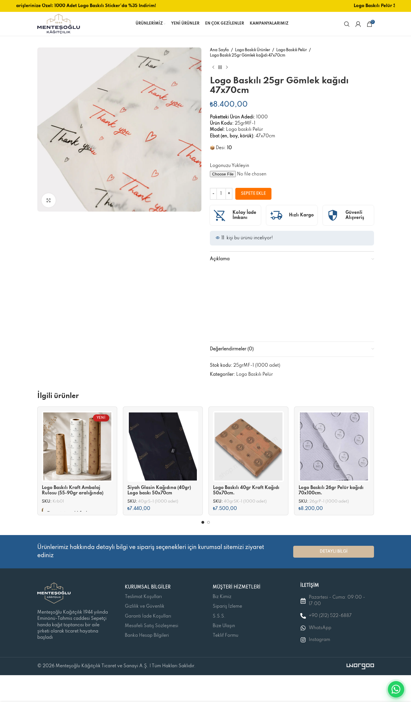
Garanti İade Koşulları (148, 616)
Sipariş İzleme (227, 606)
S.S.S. (219, 616)
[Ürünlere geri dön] (220, 67)
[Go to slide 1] (202, 522)
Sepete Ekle (253, 193)
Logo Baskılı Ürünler (252, 50)
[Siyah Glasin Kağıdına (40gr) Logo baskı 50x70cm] (162, 446)
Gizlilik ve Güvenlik (144, 606)
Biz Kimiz (222, 597)
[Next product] (226, 67)
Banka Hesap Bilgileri (147, 635)
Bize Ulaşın (224, 626)
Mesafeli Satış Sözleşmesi (151, 626)
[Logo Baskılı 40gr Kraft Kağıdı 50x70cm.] (248, 446)
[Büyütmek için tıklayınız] (49, 200)
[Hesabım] (358, 24)
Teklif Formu (225, 635)
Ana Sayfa (219, 50)
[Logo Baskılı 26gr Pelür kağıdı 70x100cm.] (334, 446)
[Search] (347, 24)
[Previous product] (213, 67)
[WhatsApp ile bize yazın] (396, 689)
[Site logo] (58, 23)
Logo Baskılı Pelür (291, 50)
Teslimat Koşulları (143, 597)
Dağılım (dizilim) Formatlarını (339, 320)
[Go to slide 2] (208, 522)
